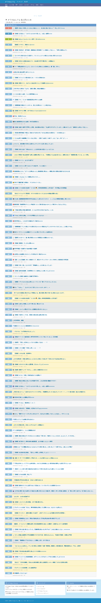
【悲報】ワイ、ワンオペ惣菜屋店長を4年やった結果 (28, 99)
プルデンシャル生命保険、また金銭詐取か (25, 568)
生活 (37, 5)
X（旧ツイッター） (73, 586)
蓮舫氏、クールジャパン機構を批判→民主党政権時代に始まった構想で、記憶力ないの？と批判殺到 (41, 524)
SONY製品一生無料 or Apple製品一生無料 (25, 248)
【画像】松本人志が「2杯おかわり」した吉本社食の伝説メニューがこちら (34, 149)
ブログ (25, 600)
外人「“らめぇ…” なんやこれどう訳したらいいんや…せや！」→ (32, 287)
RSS (69, 590)
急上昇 (26, 1)
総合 (6, 5)
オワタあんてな (10, 2)
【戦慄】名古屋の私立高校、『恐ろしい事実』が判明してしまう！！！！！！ (35, 452)
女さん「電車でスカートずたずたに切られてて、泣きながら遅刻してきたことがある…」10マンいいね (41, 414)
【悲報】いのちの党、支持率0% (22, 353)
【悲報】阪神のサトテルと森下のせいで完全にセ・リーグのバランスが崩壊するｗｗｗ (37, 485)
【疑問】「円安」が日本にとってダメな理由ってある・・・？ (30, 342)
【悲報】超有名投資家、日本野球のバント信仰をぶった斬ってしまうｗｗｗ (34, 271)
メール (21, 600)
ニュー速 (11, 5)
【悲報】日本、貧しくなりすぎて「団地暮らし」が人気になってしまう (33, 265)
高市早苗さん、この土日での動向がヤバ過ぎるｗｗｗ (28, 221)
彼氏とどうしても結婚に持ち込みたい (24, 419)
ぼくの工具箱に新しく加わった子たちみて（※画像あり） (29, 425)
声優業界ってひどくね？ (20, 573)
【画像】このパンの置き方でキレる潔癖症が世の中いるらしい (30, 309)
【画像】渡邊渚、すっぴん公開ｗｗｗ (24, 243)
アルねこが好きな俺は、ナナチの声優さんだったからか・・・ (30, 215)
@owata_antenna (11, 592)
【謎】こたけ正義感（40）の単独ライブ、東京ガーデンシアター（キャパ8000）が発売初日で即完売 (41, 260)
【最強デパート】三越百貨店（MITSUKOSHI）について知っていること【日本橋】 (36, 337)
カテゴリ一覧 (40, 586)
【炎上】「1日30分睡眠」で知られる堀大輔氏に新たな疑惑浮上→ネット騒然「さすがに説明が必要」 (41, 562)
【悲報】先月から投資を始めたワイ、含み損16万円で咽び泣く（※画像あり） (34, 61)
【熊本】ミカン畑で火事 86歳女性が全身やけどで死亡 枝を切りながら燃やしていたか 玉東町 (39, 469)
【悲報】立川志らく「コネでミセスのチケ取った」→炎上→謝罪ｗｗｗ (33, 33)
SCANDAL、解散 (19, 320)
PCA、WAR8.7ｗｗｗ (20, 116)
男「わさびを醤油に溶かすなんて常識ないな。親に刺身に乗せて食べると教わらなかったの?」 (39, 293)
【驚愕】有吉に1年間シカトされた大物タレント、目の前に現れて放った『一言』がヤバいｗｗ (39, 28)
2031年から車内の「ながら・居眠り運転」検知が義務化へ (30, 88)
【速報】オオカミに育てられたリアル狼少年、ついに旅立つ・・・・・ (33, 166)
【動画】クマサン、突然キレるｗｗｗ (24, 44)
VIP (16, 5)
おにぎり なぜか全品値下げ (22, 496)
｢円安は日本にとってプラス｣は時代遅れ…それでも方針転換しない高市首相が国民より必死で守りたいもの (42, 463)
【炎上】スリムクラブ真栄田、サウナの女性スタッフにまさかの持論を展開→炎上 (36, 193)
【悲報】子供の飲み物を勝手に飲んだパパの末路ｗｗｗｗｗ (30, 551)
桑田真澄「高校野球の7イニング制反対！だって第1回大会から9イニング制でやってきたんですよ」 (40, 204)
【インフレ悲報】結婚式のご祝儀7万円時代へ (26, 276)
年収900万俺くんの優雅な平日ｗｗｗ (24, 397)
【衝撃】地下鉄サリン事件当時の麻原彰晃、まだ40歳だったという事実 (33, 441)
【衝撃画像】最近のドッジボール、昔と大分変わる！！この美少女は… (33, 105)
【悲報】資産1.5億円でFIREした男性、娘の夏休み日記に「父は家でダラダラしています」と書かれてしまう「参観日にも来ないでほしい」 (51, 127)
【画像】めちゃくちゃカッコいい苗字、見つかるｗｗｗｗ (29, 39)
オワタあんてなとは (42, 591)
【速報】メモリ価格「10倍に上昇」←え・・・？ (27, 348)
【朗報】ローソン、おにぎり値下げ (23, 160)
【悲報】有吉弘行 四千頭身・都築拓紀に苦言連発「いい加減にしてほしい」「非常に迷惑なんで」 (41, 50)
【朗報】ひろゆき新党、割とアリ (23, 474)
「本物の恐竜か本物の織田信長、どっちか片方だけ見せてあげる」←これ (33, 210)
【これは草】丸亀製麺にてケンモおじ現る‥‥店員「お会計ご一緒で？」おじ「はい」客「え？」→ (41, 138)
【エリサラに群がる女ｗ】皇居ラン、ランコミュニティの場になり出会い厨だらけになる (38, 55)
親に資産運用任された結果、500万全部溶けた (26, 121)
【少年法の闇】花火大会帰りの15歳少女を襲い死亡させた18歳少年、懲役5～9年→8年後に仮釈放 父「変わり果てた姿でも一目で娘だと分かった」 (54, 491)
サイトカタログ (41, 589)
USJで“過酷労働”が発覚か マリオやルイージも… (28, 182)
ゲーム (32, 5)
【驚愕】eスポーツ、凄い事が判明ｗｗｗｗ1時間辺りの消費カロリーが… (34, 237)
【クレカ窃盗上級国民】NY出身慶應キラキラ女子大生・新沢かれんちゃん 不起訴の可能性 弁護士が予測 (43, 535)
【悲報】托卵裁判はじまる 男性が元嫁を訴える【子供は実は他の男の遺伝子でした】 (37, 518)
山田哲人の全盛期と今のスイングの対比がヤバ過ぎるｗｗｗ (30, 254)
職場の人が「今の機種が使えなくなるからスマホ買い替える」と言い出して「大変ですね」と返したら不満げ (43, 447)
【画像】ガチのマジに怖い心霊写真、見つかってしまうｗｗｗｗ (31, 364)
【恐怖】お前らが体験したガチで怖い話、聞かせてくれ (29, 304)
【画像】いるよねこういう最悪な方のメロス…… (27, 177)
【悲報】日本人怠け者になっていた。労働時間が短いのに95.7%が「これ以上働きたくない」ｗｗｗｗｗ (42, 529)
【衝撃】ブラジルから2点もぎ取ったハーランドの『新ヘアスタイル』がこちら (35, 282)
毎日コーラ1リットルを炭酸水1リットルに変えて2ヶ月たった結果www (33, 232)
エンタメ (26, 5)
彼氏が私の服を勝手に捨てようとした (24, 72)
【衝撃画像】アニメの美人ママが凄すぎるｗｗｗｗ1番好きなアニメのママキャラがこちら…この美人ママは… (43, 226)
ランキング (19, 1)
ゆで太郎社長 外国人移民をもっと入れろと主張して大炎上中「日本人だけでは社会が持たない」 (40, 359)
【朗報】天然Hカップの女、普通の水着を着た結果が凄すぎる (30, 315)
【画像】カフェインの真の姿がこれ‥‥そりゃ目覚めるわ (29, 77)
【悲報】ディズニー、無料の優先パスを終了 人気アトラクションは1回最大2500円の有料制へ (39, 513)
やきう (41, 5)
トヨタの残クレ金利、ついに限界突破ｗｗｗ (26, 94)
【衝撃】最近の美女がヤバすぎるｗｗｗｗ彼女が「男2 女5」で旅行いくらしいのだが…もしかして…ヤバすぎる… (44, 436)
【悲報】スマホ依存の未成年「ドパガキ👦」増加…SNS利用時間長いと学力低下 (35, 298)
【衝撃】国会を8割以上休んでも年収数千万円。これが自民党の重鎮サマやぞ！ (35, 381)
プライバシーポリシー (42, 593)
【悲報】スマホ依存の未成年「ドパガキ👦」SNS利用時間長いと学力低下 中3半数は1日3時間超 (40, 188)
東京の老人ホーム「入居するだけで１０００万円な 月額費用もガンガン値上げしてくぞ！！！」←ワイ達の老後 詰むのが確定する (49, 392)
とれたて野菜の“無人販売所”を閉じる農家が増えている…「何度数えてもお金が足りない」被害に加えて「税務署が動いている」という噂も (51, 155)
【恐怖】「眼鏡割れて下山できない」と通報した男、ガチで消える (32, 540)
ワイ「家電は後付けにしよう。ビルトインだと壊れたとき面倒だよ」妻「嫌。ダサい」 (37, 66)
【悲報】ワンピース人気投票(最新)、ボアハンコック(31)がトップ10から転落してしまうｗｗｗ (39, 557)
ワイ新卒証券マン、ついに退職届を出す (25, 430)
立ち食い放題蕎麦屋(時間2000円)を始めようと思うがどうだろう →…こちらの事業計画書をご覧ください (42, 199)
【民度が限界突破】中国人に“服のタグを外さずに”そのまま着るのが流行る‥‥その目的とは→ (39, 133)
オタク (21, 5)
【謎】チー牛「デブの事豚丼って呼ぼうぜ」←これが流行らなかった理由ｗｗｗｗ (36, 458)
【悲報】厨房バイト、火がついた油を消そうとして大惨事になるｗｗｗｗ (33, 83)
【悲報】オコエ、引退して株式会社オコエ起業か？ (28, 375)
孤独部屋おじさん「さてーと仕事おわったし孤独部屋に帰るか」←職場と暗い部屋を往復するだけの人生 (42, 171)
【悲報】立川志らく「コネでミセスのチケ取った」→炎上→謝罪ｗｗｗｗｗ (34, 386)
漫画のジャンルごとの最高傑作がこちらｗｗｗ (26, 326)
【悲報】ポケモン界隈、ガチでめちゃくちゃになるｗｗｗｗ (30, 111)
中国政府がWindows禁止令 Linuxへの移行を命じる (28, 480)
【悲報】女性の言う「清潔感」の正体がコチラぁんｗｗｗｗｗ (30, 408)
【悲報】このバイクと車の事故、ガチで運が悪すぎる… (29, 502)
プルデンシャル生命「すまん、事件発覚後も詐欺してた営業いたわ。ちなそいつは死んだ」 (38, 507)
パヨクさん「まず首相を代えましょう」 (25, 331)
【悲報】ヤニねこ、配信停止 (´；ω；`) (24, 403)
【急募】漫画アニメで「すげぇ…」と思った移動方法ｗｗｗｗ (30, 370)
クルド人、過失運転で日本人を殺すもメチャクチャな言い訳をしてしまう (33, 144)
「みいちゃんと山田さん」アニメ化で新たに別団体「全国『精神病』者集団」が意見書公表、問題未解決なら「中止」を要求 (47, 546)
